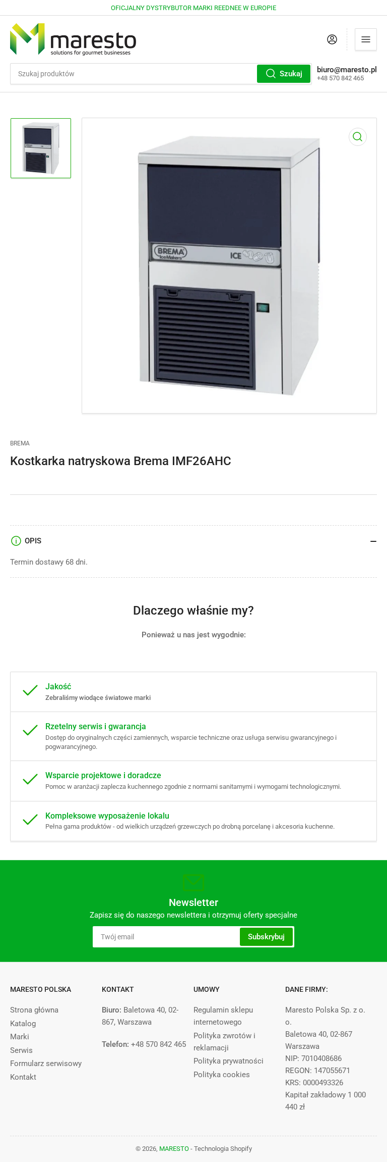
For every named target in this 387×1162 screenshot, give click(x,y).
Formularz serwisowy (46, 1063)
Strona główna (34, 1010)
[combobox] (161, 73)
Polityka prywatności (229, 1061)
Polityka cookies (222, 1074)
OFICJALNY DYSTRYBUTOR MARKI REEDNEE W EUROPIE (193, 8)
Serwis (21, 1050)
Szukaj (291, 73)
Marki (19, 1036)
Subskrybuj (266, 936)
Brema (20, 443)
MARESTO (174, 1148)
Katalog (23, 1023)
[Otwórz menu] (366, 39)
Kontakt (23, 1077)
